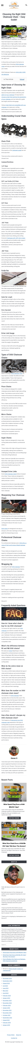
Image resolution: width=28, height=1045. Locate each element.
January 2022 (6, 1008)
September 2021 (7, 1017)
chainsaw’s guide (16, 150)
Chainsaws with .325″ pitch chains (16, 238)
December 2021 (7, 1010)
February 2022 (7, 1005)
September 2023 (7, 981)
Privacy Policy (11, 1035)
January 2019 (6, 1025)
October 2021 (6, 1015)
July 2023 (5, 986)
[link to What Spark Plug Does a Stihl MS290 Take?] (14, 792)
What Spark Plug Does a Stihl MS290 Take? (14, 952)
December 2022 (7, 1000)
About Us (18, 1035)
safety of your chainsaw (7, 95)
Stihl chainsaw (16, 567)
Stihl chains (4, 528)
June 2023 (5, 988)
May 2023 (5, 990)
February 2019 (7, 1022)
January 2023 (6, 998)
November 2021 (7, 1012)
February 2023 (7, 995)
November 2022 (7, 1003)
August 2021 (6, 1020)
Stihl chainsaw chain (16, 373)
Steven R (14, 758)
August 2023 (6, 983)
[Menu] (2, 5)
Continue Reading (14, 818)
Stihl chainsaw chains (11, 474)
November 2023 (7, 978)
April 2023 (5, 993)
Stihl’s (10, 651)
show (22, 79)
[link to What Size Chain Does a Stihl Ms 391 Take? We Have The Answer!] (14, 831)
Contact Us (14, 1038)
